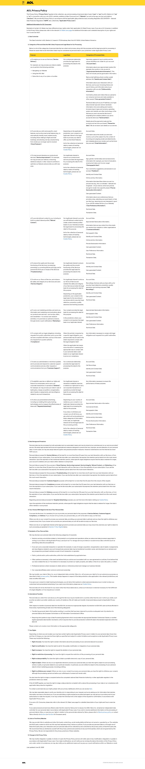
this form (43, 714)
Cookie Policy (67, 149)
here (90, 689)
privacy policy (45, 576)
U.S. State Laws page (65, 30)
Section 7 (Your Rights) (56, 527)
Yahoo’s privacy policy (104, 712)
